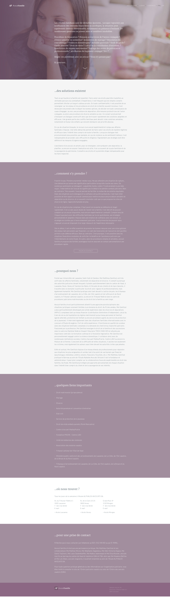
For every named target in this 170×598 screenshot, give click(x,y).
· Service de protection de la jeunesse (69, 419)
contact (151, 5)
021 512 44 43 (98, 543)
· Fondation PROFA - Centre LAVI (67, 435)
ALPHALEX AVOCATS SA (93, 496)
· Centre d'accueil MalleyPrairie (67, 430)
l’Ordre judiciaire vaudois (90, 569)
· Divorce (58, 403)
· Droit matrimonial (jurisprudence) (68, 392)
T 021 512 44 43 (60, 506)
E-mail (56, 508)
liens (142, 5)
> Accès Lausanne (60, 512)
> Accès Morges (109, 512)
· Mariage (58, 398)
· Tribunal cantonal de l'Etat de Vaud (68, 451)
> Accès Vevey (85, 512)
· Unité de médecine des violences (68, 440)
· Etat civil (58, 414)
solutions (132, 5)
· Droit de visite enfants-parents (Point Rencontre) (74, 424)
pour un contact (86, 251)
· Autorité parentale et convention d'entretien (72, 408)
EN (163, 5)
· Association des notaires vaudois (68, 445)
